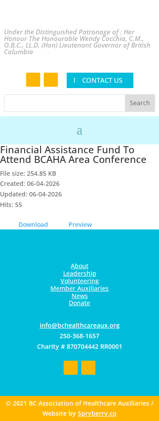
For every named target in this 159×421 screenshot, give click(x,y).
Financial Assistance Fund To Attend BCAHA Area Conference (73, 154)
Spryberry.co (97, 413)
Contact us (102, 80)
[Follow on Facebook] (33, 80)
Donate (79, 303)
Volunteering (80, 281)
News (80, 296)
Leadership (79, 273)
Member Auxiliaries (79, 288)
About (79, 266)
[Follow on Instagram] (51, 80)
